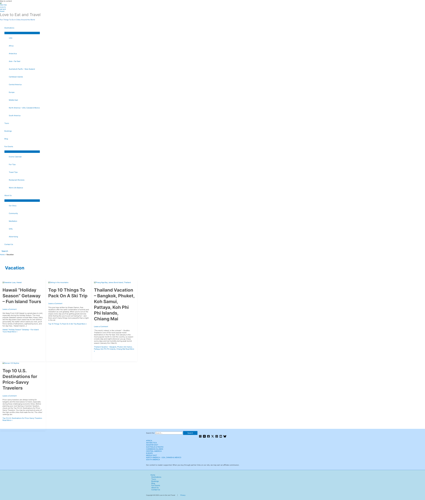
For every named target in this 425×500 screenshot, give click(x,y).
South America (14, 115)
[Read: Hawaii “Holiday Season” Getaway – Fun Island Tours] (12, 282)
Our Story (12, 206)
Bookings (8, 131)
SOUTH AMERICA (153, 459)
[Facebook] (208, 437)
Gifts (11, 229)
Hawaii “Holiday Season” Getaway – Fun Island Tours (22, 295)
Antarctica (13, 53)
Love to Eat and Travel (20, 14)
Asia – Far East (14, 61)
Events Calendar (15, 157)
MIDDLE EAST (151, 455)
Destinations (9, 28)
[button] (4, 251)
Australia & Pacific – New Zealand (22, 69)
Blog (6, 139)
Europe (11, 92)
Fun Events (8, 146)
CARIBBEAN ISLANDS (154, 449)
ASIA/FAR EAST (152, 445)
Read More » (67, 324)
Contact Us (8, 244)
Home (2, 254)
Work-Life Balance (16, 188)
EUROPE (149, 453)
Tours (6, 123)
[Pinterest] (216, 437)
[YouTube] (220, 437)
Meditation (13, 221)
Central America (15, 84)
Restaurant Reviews (16, 180)
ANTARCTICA (151, 443)
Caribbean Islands (16, 77)
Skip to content (6, 1)
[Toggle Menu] (22, 33)
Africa (11, 46)
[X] (212, 437)
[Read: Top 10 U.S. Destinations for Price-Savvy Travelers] (11, 363)
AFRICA (149, 441)
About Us (8, 195)
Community (13, 213)
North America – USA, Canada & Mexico (24, 108)
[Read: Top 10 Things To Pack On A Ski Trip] (58, 282)
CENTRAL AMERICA (154, 451)
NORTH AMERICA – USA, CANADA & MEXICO (163, 457)
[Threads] (204, 437)
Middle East (13, 100)
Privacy (182, 495)
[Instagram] (200, 437)
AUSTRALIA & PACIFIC (155, 447)
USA (10, 38)
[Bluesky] (224, 437)
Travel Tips (13, 172)
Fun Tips (12, 164)
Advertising (13, 237)
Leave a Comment (10, 309)
